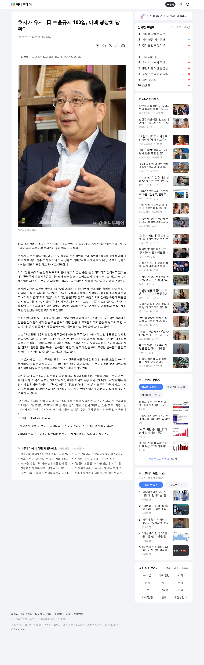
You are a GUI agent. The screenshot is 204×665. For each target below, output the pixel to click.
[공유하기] (181, 4)
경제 (147, 582)
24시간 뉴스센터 (43, 614)
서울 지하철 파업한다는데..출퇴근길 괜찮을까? (45, 454)
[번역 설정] (110, 45)
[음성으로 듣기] (104, 45)
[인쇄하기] (123, 45)
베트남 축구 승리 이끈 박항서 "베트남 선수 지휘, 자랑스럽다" (45, 458)
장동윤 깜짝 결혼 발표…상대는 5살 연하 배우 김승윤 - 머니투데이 (45, 468)
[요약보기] (97, 45)
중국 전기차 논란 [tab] (176, 387)
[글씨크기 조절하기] (116, 45)
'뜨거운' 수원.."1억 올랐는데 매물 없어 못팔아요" (45, 463)
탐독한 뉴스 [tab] (176, 484)
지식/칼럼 (147, 597)
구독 (171, 4)
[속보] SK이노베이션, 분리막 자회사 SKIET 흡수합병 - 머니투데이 (45, 473)
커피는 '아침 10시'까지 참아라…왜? (45, 409)
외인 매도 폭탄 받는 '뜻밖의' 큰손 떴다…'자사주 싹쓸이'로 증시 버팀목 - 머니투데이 (100, 468)
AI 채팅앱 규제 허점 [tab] (152, 394)
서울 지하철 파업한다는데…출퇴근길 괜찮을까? (62, 401)
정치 (163, 582)
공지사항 (58, 614)
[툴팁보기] (188, 27)
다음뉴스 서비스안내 (21, 614)
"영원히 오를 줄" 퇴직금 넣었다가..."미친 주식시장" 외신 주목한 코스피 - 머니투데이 (100, 463)
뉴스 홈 (147, 575)
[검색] (189, 4)
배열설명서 (180, 597)
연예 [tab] (176, 567)
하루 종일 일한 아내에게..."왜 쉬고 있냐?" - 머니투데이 (100, 473)
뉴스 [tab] (168, 567)
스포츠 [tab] (185, 567)
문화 (147, 590)
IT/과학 (164, 590)
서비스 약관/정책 (74, 614)
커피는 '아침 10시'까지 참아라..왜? (94, 458)
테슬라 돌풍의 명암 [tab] (152, 387)
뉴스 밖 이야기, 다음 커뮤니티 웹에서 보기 (169, 15)
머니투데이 (24, 4)
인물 (180, 590)
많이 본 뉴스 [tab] (151, 484)
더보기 (163, 458)
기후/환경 (163, 575)
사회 (180, 575)
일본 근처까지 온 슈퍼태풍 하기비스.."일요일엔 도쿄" (100, 454)
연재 (163, 597)
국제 (180, 582)
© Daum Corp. (19, 629)
